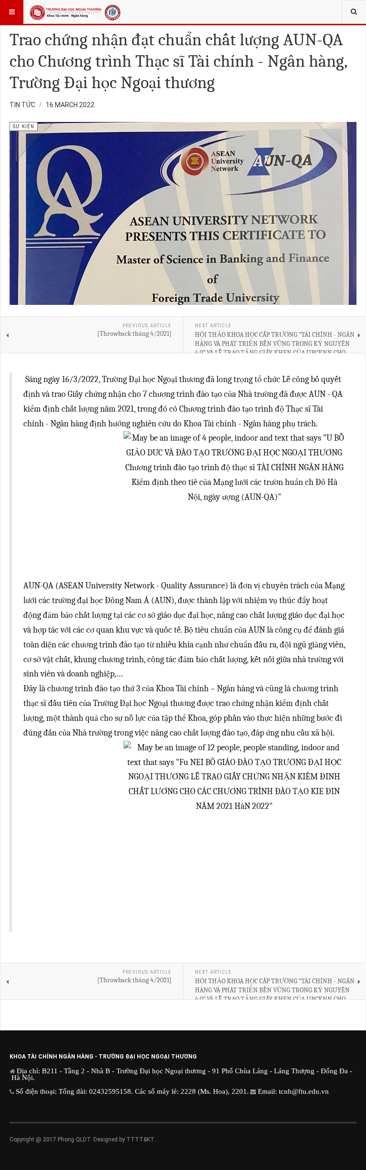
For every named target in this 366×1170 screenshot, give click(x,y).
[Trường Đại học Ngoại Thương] (75, 12)
